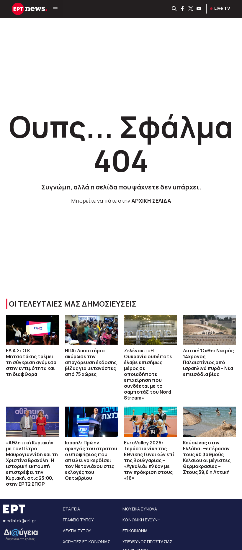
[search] (174, 8)
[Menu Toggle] (55, 8)
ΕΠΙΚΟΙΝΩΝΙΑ (135, 530)
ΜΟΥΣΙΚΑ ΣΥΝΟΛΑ (139, 509)
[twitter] (191, 8)
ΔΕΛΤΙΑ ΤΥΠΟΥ (77, 530)
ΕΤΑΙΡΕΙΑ (71, 509)
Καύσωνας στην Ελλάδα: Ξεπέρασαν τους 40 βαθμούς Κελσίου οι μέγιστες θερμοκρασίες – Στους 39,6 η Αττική (206, 457)
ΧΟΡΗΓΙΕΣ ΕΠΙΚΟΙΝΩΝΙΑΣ (86, 541)
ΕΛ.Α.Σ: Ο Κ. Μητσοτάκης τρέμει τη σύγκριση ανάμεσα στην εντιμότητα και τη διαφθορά (31, 362)
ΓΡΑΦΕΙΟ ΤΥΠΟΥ (78, 520)
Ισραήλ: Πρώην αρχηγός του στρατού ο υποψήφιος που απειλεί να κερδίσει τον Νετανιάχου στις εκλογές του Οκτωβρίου (91, 460)
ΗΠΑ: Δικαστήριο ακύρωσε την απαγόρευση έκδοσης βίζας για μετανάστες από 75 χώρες (91, 362)
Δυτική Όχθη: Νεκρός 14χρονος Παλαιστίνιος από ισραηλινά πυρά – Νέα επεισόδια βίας (208, 362)
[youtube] (199, 8)
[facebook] (182, 8)
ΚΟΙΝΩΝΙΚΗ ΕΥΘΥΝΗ (141, 520)
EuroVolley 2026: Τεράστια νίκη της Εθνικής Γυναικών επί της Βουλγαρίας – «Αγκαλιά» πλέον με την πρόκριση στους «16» (149, 460)
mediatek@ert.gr (19, 520)
